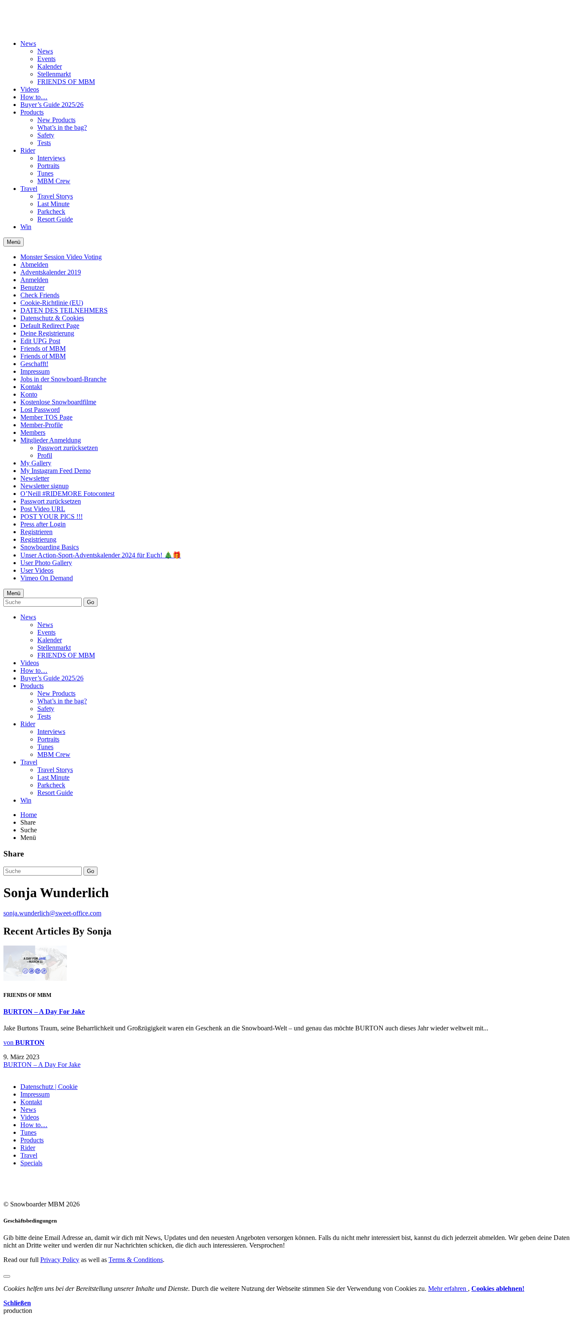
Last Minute (53, 203)
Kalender (49, 66)
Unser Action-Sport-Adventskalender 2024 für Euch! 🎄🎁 (100, 555)
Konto (28, 394)
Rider (27, 150)
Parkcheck (51, 211)
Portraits (48, 165)
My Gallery (35, 463)
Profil (44, 455)
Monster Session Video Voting (61, 256)
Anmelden (34, 279)
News (28, 43)
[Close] (6, 1276)
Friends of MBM (43, 348)
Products (32, 112)
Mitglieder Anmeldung (50, 440)
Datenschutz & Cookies (52, 318)
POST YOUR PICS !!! (51, 516)
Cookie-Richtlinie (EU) (51, 302)
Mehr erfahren (448, 1288)
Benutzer (32, 287)
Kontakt (31, 386)
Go (90, 602)
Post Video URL (42, 508)
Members (32, 432)
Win (25, 226)
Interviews (51, 158)
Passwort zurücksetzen (67, 447)
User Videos (36, 570)
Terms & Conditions (136, 1259)
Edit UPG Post (40, 340)
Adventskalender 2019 (50, 272)
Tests (44, 142)
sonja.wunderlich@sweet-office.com (52, 913)
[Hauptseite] (53, 22)
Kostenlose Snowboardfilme (58, 402)
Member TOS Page (46, 417)
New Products (56, 119)
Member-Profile (41, 424)
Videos (29, 89)
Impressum (35, 371)
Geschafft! (34, 363)
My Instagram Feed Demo (55, 470)
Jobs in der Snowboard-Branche (63, 379)
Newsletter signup (44, 486)
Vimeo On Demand (46, 578)
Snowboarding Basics (49, 547)
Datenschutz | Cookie (49, 1086)
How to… (33, 97)
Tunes (45, 173)
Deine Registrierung (47, 333)
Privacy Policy (59, 1259)
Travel (28, 188)
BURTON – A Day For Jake (44, 1011)
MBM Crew (53, 181)
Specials (31, 1163)
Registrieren (36, 531)
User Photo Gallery (46, 562)
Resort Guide (55, 219)
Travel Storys (55, 196)
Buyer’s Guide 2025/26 (52, 104)
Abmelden (34, 264)
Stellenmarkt (54, 74)
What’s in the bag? (62, 127)
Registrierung (38, 539)
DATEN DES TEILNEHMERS (64, 310)
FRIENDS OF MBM (66, 81)
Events (46, 58)
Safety (45, 135)
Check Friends (39, 295)
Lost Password (40, 409)
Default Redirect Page (49, 325)
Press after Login (43, 524)
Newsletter (34, 478)
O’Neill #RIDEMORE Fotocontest (67, 493)
